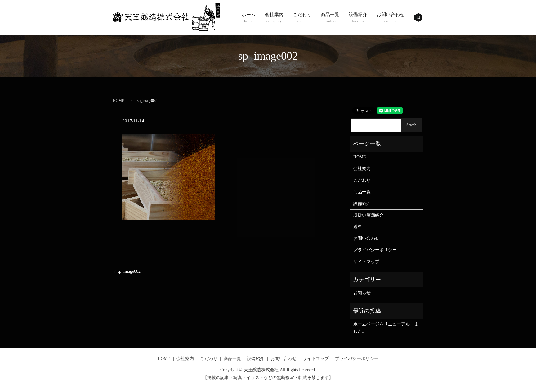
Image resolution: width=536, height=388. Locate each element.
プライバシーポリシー (375, 250)
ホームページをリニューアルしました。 (385, 327)
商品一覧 (330, 17)
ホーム (249, 17)
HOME (118, 100)
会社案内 (274, 17)
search (418, 17)
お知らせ (362, 292)
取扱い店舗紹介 (368, 215)
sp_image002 (129, 271)
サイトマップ (366, 261)
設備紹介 (358, 17)
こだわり (302, 17)
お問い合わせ (390, 17)
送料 (357, 226)
